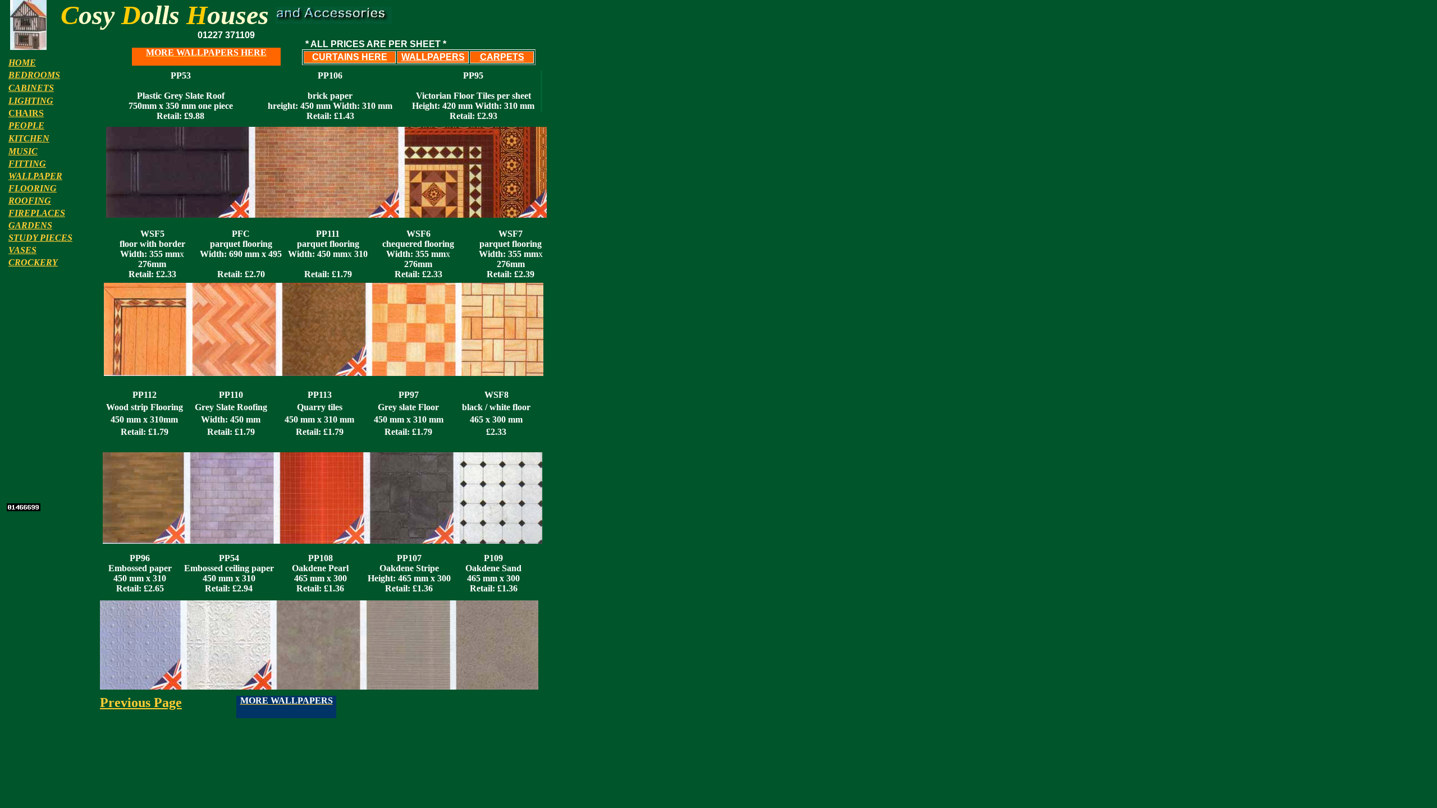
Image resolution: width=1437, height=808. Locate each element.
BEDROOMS (34, 75)
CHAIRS (26, 113)
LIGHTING (30, 100)
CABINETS (31, 88)
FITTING (27, 163)
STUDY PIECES (40, 237)
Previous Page (141, 702)
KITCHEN (28, 138)
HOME (22, 62)
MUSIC (23, 151)
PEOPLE (26, 125)
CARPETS (502, 57)
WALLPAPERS (433, 57)
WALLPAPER (35, 176)
